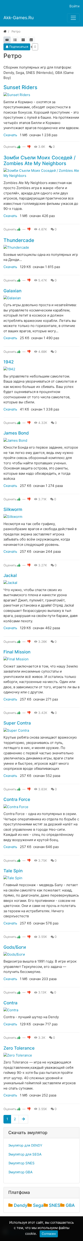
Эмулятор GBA (20, 1172)
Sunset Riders (20, 87)
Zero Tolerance (19, 1048)
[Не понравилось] (29, 146)
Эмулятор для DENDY (25, 1145)
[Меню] (73, 17)
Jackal (10, 575)
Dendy (20, 1205)
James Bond (16, 433)
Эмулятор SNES (21, 1163)
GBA (70, 1205)
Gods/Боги (14, 947)
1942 (8, 362)
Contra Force (16, 799)
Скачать (10, 135)
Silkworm (12, 509)
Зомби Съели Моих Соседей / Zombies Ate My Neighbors (39, 160)
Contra (10, 1002)
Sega (38, 1205)
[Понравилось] (19, 146)
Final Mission (16, 652)
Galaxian (12, 290)
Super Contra (17, 723)
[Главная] (4, 31)
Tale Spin (13, 870)
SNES (54, 1205)
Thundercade (18, 240)
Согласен (49, 1233)
